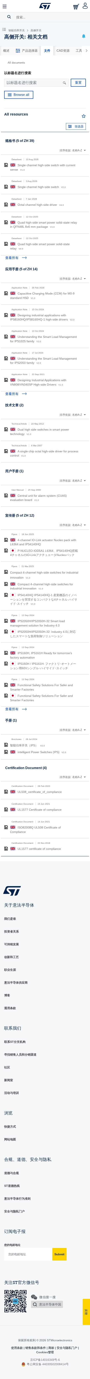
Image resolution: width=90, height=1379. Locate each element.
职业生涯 (10, 969)
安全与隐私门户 (14, 1211)
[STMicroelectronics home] (45, 6)
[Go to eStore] (76, 6)
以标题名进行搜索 (17, 73)
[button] (5, 6)
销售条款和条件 (35, 1347)
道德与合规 (11, 1173)
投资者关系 (11, 931)
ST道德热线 (12, 1185)
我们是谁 (10, 918)
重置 (78, 82)
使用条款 (17, 1347)
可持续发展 (11, 944)
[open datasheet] (6, 165)
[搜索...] (9, 16)
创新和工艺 (11, 957)
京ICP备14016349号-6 (45, 1359)
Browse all (21, 94)
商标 (51, 1347)
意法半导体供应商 (16, 982)
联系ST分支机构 (15, 1041)
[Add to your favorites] (84, 117)
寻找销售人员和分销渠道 (20, 1054)
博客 (7, 995)
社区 (7, 1067)
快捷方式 (10, 1126)
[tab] (6, 50)
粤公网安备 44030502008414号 (47, 1364)
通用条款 (10, 1008)
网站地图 (10, 1139)
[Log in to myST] (85, 6)
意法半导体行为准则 (17, 1198)
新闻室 (8, 1080)
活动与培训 (11, 1093)
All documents (16, 62)
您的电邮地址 (12, 1245)
